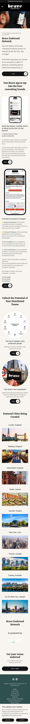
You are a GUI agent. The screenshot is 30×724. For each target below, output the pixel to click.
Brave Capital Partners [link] (15, 699)
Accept (22, 719)
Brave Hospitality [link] (15, 701)
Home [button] (15, 689)
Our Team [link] (15, 691)
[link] (15, 6)
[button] (3, 6)
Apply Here (15, 668)
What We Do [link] (15, 695)
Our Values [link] (15, 693)
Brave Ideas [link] (15, 703)
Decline (8, 719)
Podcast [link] (15, 697)
